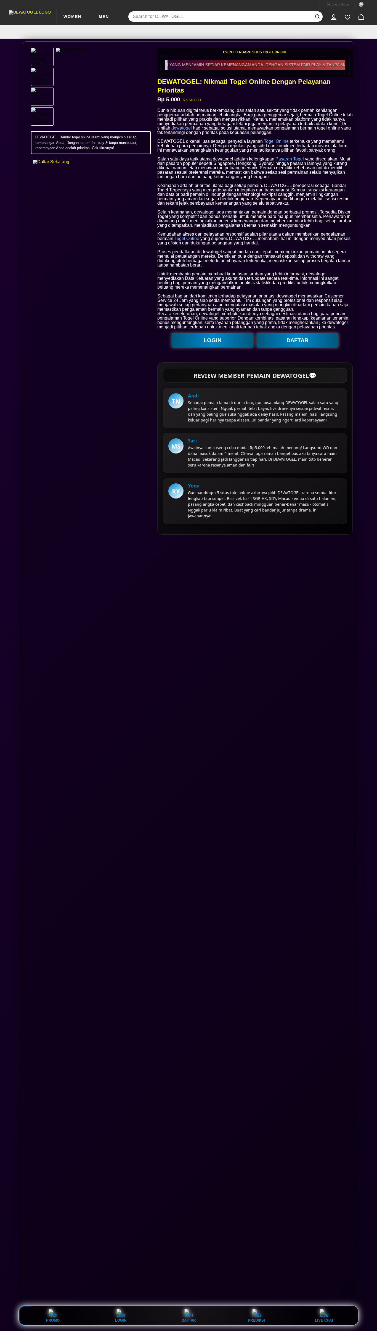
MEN (104, 16)
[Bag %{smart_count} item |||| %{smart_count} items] (361, 16)
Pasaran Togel (289, 159)
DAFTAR (297, 340)
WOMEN (72, 16)
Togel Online (276, 141)
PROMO (53, 1320)
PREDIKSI (256, 1320)
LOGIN (212, 340)
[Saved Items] (347, 16)
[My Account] (334, 16)
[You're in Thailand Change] (361, 4)
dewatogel (181, 128)
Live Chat (324, 1320)
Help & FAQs (337, 4)
